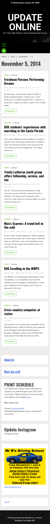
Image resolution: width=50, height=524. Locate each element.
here (29, 397)
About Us (9, 360)
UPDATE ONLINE (25, 22)
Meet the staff (12, 372)
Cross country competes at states (22, 312)
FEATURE (7, 123)
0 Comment (40, 135)
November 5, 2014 (28, 88)
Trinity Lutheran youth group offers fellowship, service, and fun (24, 176)
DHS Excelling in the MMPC (21, 268)
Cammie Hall (16, 408)
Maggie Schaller (12, 184)
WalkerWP (30, 520)
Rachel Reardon (12, 88)
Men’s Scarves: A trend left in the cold (23, 225)
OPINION (7, 219)
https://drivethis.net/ (12, 487)
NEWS (6, 75)
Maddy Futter (11, 135)
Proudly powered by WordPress (21, 518)
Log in (6, 502)
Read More (10, 111)
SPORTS (7, 305)
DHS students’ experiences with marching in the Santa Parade (25, 129)
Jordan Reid (10, 232)
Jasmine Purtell (12, 318)
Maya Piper (10, 273)
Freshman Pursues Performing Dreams (24, 81)
